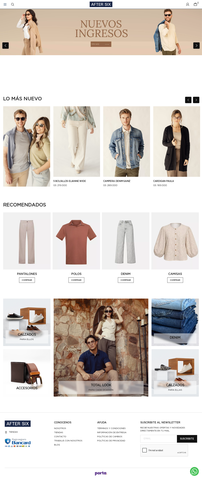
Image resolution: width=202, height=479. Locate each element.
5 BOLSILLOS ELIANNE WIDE (69, 181)
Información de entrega (111, 433)
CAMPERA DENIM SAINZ (116, 181)
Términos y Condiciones (111, 428)
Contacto (60, 437)
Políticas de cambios (109, 437)
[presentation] (5, 45)
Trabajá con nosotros (68, 441)
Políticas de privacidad (111, 441)
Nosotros (60, 428)
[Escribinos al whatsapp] (194, 471)
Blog (57, 445)
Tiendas (13, 432)
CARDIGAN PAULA (163, 181)
